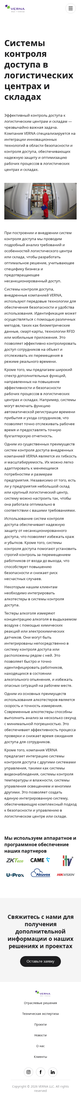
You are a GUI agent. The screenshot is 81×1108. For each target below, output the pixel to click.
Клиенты (40, 1056)
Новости (40, 1035)
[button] (70, 8)
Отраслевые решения (40, 1003)
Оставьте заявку (40, 961)
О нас (40, 1046)
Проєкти (40, 1024)
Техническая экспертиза (40, 1013)
